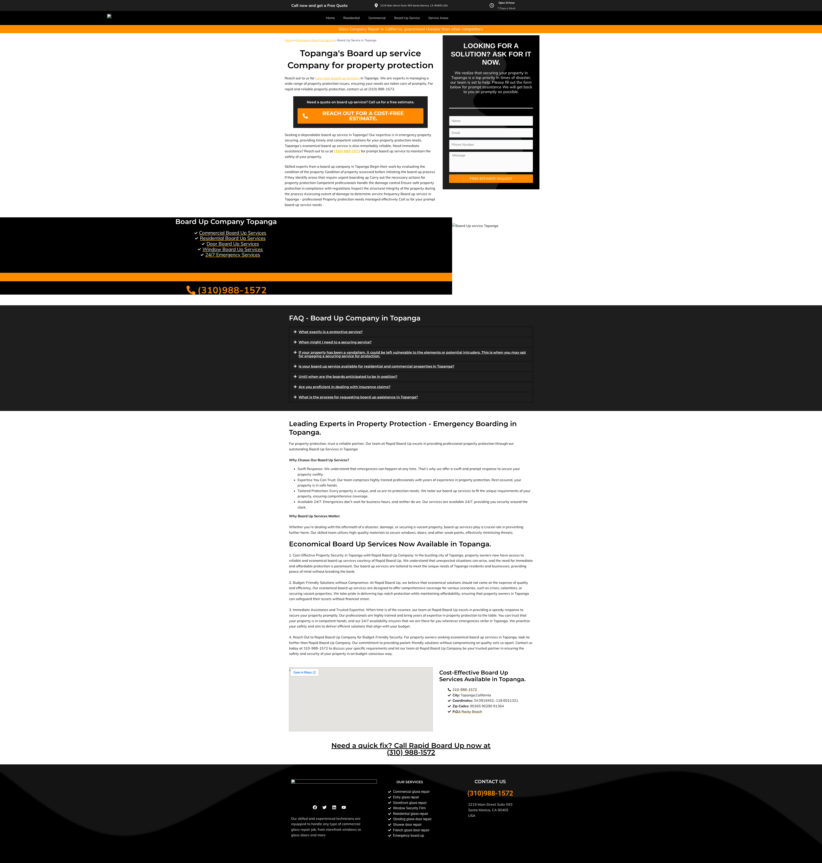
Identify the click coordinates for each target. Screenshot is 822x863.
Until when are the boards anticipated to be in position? (348, 377)
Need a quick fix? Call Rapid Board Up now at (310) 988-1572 (411, 748)
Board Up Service (407, 18)
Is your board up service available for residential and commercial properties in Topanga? (376, 366)
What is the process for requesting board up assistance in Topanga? (358, 397)
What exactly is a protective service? (331, 332)
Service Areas (438, 18)
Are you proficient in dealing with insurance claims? (344, 387)
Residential (351, 18)
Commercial (377, 18)
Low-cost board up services (337, 78)
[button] (411, 332)
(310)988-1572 (490, 793)
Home (330, 18)
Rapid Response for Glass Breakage (51, 265)
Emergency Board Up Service (315, 40)
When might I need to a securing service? (335, 342)
